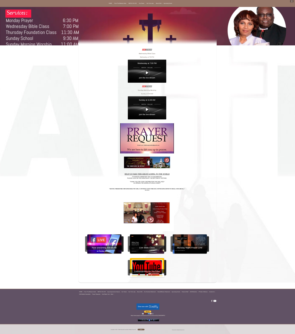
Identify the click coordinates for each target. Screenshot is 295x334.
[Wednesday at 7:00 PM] (147, 82)
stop (155, 320)
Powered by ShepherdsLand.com (178, 329)
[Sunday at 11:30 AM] (147, 119)
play (149, 320)
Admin (141, 329)
